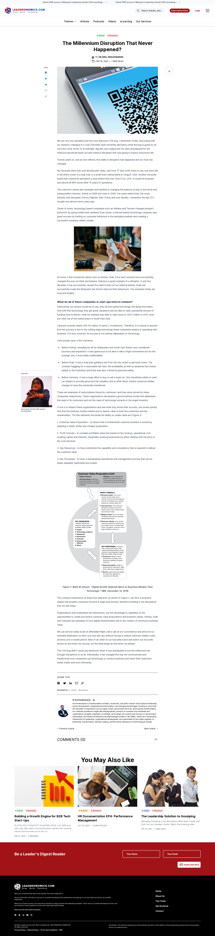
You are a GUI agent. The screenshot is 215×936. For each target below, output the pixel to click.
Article (101, 35)
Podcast (84, 811)
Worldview (83, 690)
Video (146, 811)
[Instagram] (31, 915)
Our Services (143, 21)
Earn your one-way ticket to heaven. (27, 909)
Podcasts (98, 21)
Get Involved (162, 906)
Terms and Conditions (48, 930)
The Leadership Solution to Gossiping (168, 816)
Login (197, 10)
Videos (112, 21)
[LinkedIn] (23, 915)
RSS (60, 930)
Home (158, 891)
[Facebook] (15, 915)
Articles (84, 21)
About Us (160, 896)
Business (113, 35)
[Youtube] (27, 915)
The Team (161, 901)
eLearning (126, 21)
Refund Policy (32, 930)
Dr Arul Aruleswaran (111, 57)
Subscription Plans (179, 10)
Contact (160, 911)
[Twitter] (19, 915)
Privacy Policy (20, 930)
